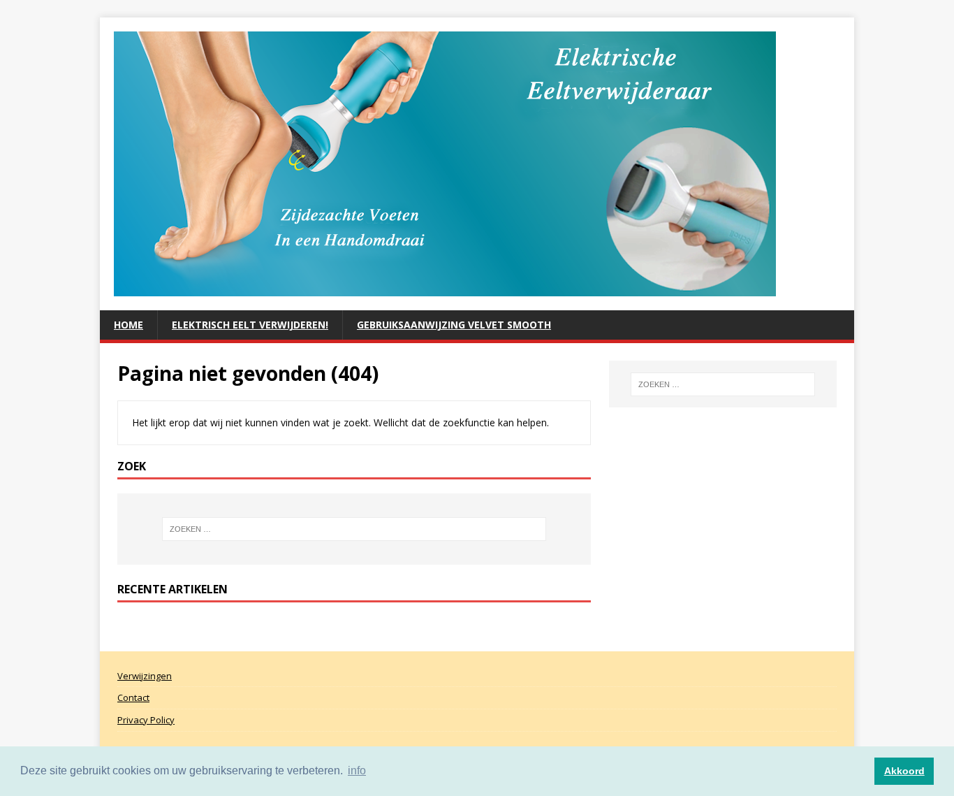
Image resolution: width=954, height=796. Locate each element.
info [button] (357, 770)
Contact (133, 697)
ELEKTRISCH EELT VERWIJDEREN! (250, 324)
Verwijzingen (144, 676)
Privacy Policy (146, 720)
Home (128, 324)
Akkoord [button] (904, 770)
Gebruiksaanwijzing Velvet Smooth (454, 324)
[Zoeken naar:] (354, 529)
